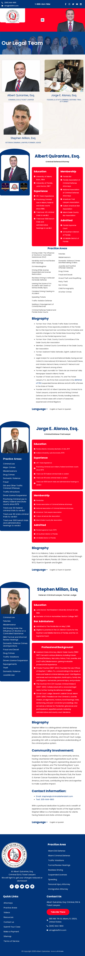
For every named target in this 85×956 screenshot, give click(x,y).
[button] (42, 20)
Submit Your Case (12, 926)
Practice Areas (10, 907)
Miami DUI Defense (56, 851)
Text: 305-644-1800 (45, 799)
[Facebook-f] (65, 4)
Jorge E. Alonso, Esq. (64, 95)
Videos (7, 912)
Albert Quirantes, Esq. (21, 95)
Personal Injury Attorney (59, 884)
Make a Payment (11, 931)
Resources (8, 917)
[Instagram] (69, 4)
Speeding (52, 879)
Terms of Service (11, 941)
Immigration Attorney (58, 889)
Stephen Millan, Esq (23, 138)
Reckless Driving (55, 870)
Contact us (9, 922)
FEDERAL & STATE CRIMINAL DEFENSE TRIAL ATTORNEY (64, 101)
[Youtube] (77, 4)
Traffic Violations (56, 860)
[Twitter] (73, 4)
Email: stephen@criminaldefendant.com (54, 796)
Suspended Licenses (57, 874)
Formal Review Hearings (59, 865)
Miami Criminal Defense (59, 855)
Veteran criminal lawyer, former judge (23, 142)
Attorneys (8, 903)
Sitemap (7, 936)
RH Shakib (60, 951)
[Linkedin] (81, 4)
